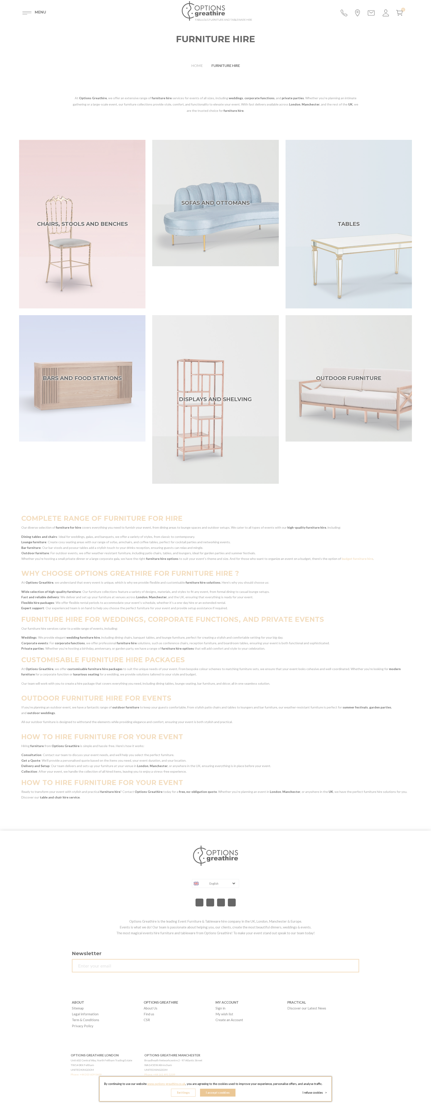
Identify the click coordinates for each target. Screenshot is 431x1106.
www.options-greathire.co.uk (166, 1084)
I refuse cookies (314, 1092)
